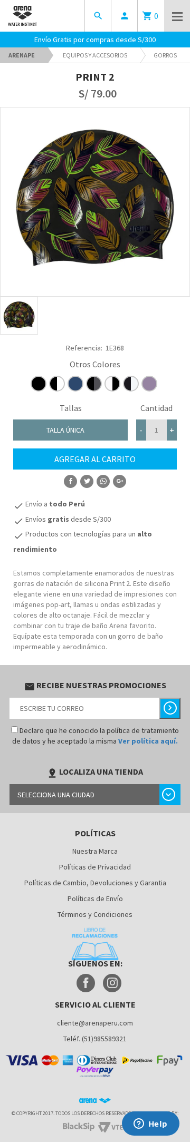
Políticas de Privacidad (95, 867)
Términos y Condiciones (95, 914)
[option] (19, 316)
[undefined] (95, 202)
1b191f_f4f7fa (131, 384)
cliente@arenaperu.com (95, 1023)
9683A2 (149, 384)
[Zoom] (19, 315)
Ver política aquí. (148, 741)
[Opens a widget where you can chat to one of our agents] (150, 1124)
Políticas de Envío (95, 898)
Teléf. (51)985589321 (95, 1038)
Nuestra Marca (95, 851)
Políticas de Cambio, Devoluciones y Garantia (95, 882)
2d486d (75, 384)
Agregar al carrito (95, 459)
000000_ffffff (57, 384)
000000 (38, 384)
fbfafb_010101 (112, 384)
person (124, 16)
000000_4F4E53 (94, 384)
